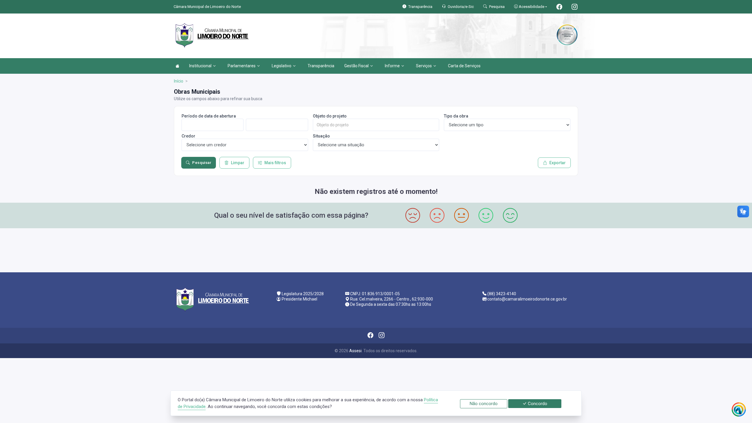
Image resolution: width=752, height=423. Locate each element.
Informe (392, 65)
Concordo (537, 403)
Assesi (355, 350)
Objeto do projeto (330, 116)
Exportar (557, 162)
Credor (188, 136)
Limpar (237, 162)
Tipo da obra (456, 116)
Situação (321, 136)
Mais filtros (275, 162)
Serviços (424, 65)
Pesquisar (201, 162)
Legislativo (281, 65)
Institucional (200, 65)
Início (178, 81)
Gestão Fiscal (356, 65)
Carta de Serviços (464, 65)
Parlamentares (242, 65)
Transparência (321, 65)
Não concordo (484, 403)
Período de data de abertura (209, 116)
